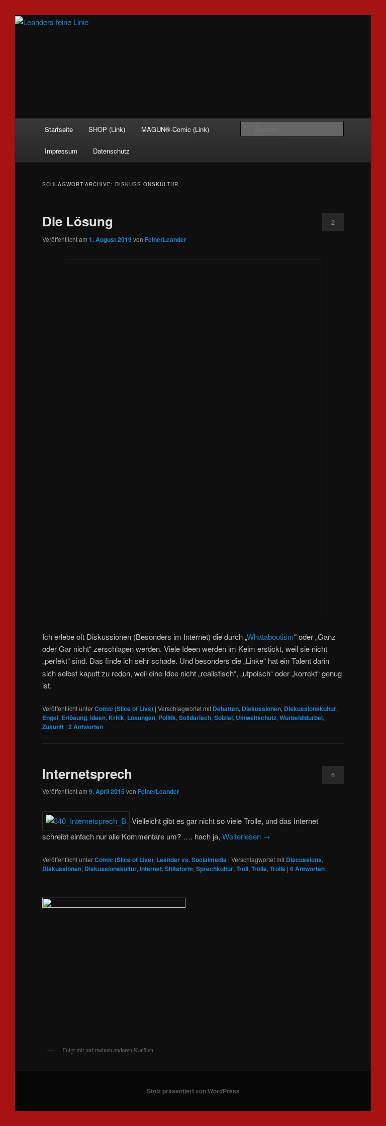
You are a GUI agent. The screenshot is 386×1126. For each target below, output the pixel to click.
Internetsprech (87, 773)
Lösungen (141, 717)
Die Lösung (77, 221)
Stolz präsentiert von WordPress (193, 1090)
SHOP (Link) (106, 129)
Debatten (226, 708)
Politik (167, 717)
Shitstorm (179, 868)
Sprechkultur (214, 868)
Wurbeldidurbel (301, 717)
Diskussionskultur (310, 708)
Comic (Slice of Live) (123, 708)
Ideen (98, 717)
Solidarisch (195, 717)
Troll (242, 868)
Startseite (59, 129)
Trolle (259, 868)
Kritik (116, 717)
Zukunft (53, 726)
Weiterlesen (246, 836)
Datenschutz (111, 151)
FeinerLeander (165, 239)
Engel (50, 717)
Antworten (85, 726)
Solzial (223, 717)
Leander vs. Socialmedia (191, 859)
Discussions (304, 859)
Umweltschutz (256, 717)
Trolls (277, 868)
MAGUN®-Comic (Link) (175, 129)
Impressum (61, 151)
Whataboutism (270, 636)
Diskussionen (261, 708)
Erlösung (74, 717)
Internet (151, 868)
